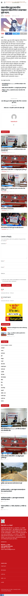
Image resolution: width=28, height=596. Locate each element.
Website (3, 273)
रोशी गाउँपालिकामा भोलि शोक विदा (7, 208)
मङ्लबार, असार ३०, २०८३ (11, 152)
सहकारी (2, 390)
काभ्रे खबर (3, 353)
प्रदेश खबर (3, 369)
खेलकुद (2, 358)
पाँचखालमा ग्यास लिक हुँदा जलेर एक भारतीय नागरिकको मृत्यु (17, 327)
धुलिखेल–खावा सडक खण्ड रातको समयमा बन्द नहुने (11, 483)
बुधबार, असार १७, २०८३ (5, 493)
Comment (4, 243)
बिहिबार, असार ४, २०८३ (11, 210)
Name (3, 261)
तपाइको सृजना (3, 366)
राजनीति (2, 371)
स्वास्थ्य (2, 401)
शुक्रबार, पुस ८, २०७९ (15, 15)
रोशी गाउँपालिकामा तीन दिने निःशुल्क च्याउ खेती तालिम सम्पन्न (12, 227)
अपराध (2, 350)
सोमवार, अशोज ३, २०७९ (11, 329)
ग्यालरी (2, 361)
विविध (2, 379)
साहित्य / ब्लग (3, 393)
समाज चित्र (3, 387)
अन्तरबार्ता (2, 348)
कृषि (1, 355)
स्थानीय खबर (3, 395)
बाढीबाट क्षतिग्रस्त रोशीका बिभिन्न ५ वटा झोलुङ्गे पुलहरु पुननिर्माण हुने (14, 87)
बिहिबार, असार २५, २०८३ (11, 171)
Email (3, 267)
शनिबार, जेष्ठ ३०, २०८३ (11, 229)
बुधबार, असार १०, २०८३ (11, 191)
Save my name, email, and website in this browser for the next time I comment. (14, 280)
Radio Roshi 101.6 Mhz (8, 589)
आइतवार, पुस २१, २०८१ (11, 336)
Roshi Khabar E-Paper (7, 146)
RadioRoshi (7, 15)
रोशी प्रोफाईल (3, 377)
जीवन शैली (3, 363)
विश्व (2, 382)
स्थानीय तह (3, 398)
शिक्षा (2, 385)
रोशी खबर (2, 374)
